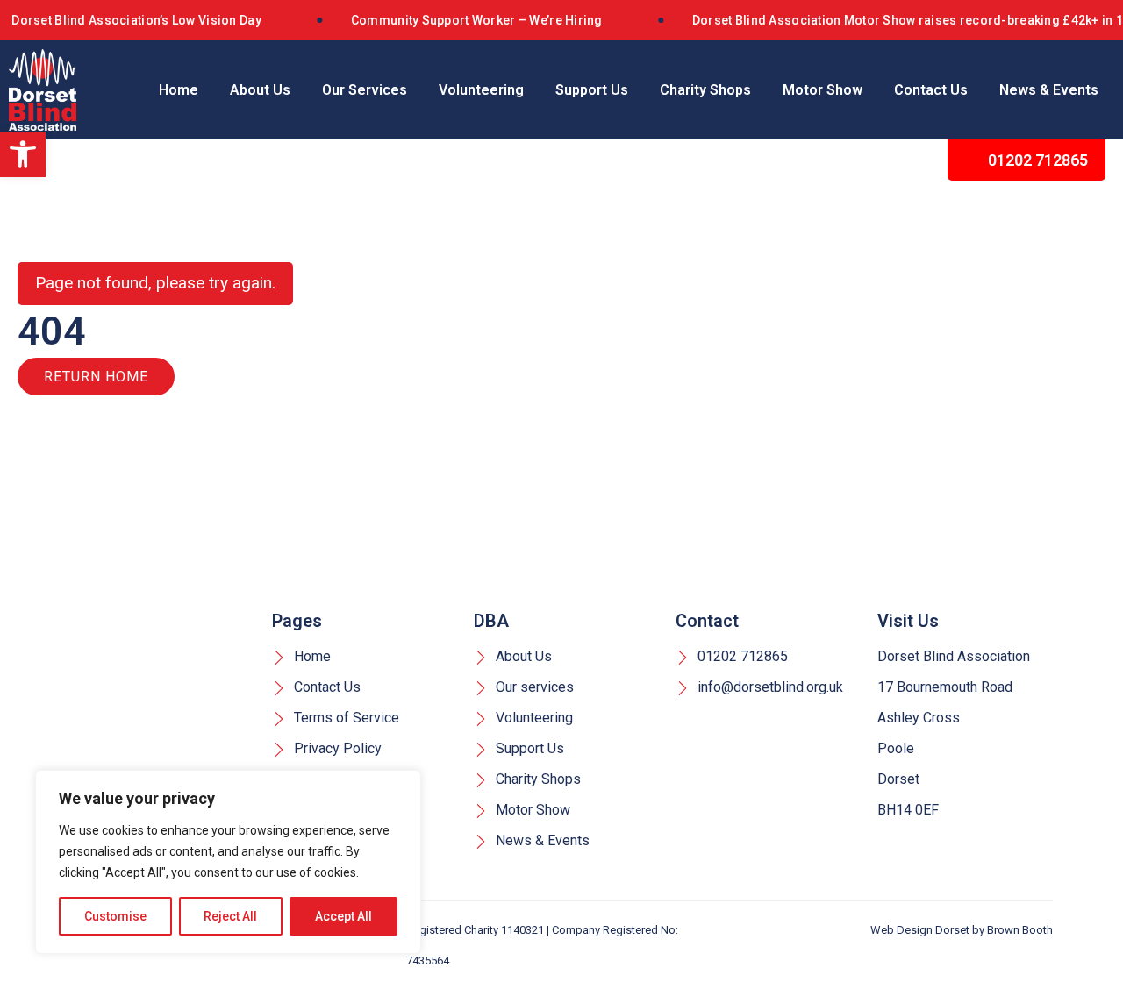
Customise (115, 916)
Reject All (230, 916)
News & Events (1048, 90)
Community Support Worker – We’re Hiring (477, 20)
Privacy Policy (336, 748)
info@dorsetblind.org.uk (768, 687)
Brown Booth (1020, 929)
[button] (23, 154)
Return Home (96, 376)
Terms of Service (344, 717)
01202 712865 (1036, 160)
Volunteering (481, 90)
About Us (260, 90)
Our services (533, 687)
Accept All (343, 916)
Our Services (364, 90)
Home (178, 90)
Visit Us (908, 620)
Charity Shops (705, 90)
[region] (228, 862)
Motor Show (822, 90)
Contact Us (931, 90)
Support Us (591, 90)
